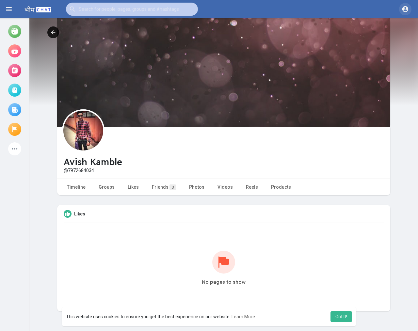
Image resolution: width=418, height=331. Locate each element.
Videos (225, 187)
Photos (196, 187)
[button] (132, 9)
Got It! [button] (341, 316)
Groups (107, 187)
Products (281, 187)
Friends (163, 187)
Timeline (76, 187)
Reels (252, 187)
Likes (133, 187)
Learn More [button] (243, 316)
